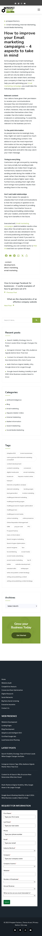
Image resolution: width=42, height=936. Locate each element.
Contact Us (5, 708)
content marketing (13, 468)
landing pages (28, 489)
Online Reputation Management (17, 522)
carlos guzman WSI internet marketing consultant (19, 458)
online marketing (12, 518)
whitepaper (25, 568)
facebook (10, 476)
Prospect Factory (12, 531)
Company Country (10, 863)
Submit (7, 902)
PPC (29, 527)
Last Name (7, 822)
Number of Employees (11, 879)
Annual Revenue (9, 886)
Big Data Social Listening (10, 701)
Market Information (14, 421)
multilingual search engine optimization (20, 506)
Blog (8, 404)
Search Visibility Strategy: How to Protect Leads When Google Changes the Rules (21, 343)
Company (7, 855)
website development (22, 564)
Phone (6, 830)
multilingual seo (12, 510)
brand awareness (26, 453)
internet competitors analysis (16, 485)
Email (6, 839)
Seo (23, 548)
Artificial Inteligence (14, 400)
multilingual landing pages (15, 501)
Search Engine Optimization (16, 543)
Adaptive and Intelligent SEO (12, 733)
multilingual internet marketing (17, 497)
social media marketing (15, 560)
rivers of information (13, 535)
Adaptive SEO (11, 453)
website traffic (11, 568)
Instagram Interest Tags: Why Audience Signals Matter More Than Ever (18, 765)
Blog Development (8, 729)
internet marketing (13, 489)
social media (25, 552)
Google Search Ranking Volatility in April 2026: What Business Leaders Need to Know (21, 374)
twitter (9, 564)
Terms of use (27, 922)
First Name (7, 813)
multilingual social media (15, 514)
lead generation (12, 493)
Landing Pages (7, 725)
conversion (27, 468)
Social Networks (7, 697)
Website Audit (7, 683)
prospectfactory (13, 21)
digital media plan (13, 472)
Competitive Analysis (9, 686)
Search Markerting (13, 426)
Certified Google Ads (9, 736)
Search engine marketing (15, 539)
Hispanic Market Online (15, 413)
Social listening (12, 552)
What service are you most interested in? (17, 893)
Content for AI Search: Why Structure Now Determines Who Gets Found (16, 776)
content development (14, 464)
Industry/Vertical (9, 848)
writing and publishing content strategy (20, 581)
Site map (24, 925)
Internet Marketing (27, 25)
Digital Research (7, 694)
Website (7, 870)
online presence (28, 518)
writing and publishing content (17, 577)
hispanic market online (25, 476)
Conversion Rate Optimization (12, 690)
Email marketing (12, 25)
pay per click (18, 527)
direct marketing (11, 268)
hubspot (9, 481)
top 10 (29, 560)
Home (4, 679)
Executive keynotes (8, 704)
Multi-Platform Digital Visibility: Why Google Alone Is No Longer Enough (17, 786)
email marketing (10, 270)
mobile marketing (28, 493)
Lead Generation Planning (11, 740)
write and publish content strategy (18, 573)
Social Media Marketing (13, 27)
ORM (8, 527)
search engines (12, 548)
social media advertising (15, 556)
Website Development (9, 722)
